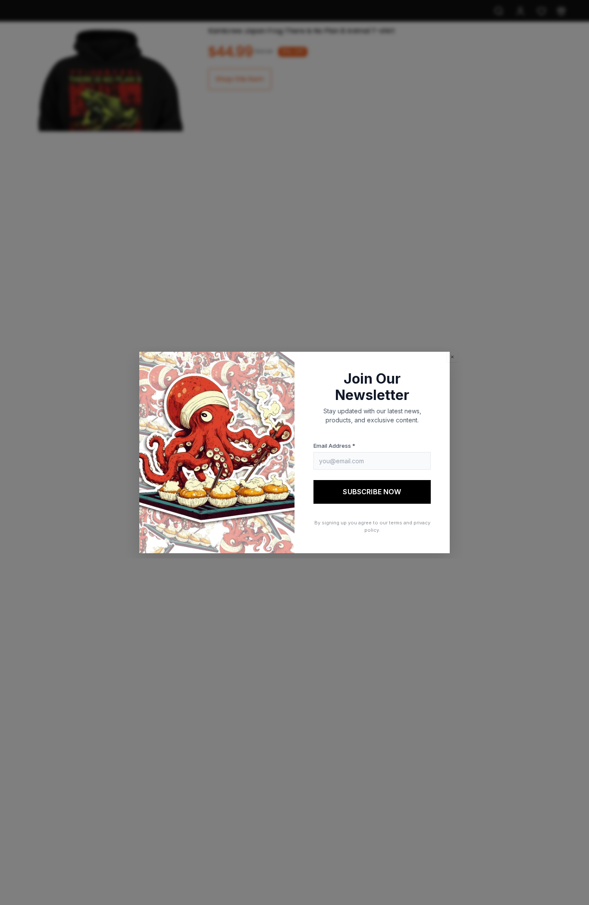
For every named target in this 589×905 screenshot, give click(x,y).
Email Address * (334, 445)
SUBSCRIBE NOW (372, 491)
